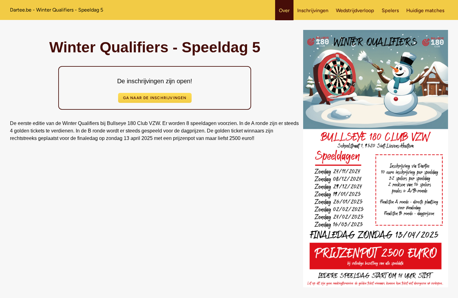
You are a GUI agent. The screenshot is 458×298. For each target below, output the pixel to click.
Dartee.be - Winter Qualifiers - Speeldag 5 (56, 10)
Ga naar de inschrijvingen (155, 98)
